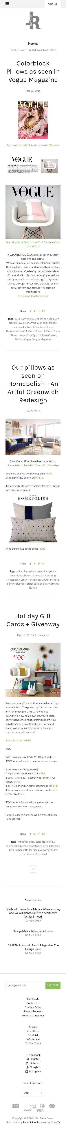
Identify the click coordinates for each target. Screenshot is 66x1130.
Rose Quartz (33, 335)
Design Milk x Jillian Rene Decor (33, 931)
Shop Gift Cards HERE (18, 740)
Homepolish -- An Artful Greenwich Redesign (33, 465)
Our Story (33, 1031)
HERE (48, 473)
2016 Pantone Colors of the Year (33, 318)
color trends (50, 322)
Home (13, 49)
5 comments (42, 635)
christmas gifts (25, 841)
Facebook (35, 1054)
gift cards (27, 703)
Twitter (35, 1058)
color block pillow (26, 571)
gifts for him (30, 849)
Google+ (35, 1067)
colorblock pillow (22, 326)
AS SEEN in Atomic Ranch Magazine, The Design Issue (33, 947)
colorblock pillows (16, 845)
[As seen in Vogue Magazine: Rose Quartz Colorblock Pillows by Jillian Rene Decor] (33, 182)
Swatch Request (33, 1011)
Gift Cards (33, 998)
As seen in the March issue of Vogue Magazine (33, 144)
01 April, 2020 (33, 953)
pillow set (12, 583)
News (22, 49)
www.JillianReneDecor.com (33, 295)
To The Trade (33, 1043)
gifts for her (15, 849)
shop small (41, 853)
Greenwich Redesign (44, 575)
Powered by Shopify (48, 1122)
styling (54, 583)
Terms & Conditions (33, 1015)
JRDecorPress (52, 331)
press (22, 335)
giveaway (43, 849)
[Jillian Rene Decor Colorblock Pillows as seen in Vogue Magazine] (33, 140)
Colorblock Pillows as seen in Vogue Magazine (33, 71)
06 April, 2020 (33, 935)
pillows (14, 335)
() (52, 3)
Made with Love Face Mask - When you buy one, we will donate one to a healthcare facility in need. (33, 912)
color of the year (32, 322)
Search (33, 1026)
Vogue (27, 339)
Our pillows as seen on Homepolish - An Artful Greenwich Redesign (33, 384)
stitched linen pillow (38, 583)
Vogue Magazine (41, 339)
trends (33, 587)
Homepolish (13, 579)
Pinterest (35, 1063)
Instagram (35, 1071)
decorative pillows (20, 575)
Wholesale (33, 1039)
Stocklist (33, 1035)
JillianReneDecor (15, 331)
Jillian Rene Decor (43, 326)
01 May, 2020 (33, 920)
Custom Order (33, 1007)
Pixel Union (29, 1122)
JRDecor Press (34, 331)
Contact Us (33, 1003)
